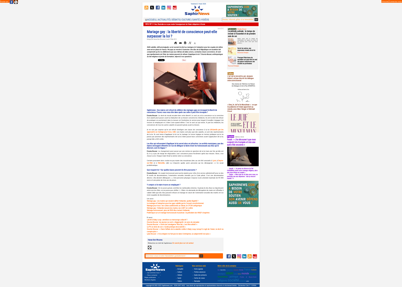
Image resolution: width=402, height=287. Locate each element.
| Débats (175, 19)
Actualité (180, 269)
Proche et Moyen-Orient (248, 277)
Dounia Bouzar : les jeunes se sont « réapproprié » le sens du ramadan (173, 222)
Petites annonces (200, 272)
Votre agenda (198, 269)
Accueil (151, 19)
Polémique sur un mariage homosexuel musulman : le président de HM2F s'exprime (178, 213)
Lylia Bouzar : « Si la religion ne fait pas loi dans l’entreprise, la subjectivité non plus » (179, 234)
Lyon (214, 160)
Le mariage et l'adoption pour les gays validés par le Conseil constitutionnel (175, 203)
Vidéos (179, 281)
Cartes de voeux (199, 278)
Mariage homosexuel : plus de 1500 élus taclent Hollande (168, 210)
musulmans (223, 276)
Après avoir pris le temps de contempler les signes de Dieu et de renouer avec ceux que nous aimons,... (247, 41)
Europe (241, 270)
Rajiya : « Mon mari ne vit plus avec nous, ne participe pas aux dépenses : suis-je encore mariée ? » (242, 176)
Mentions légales (150, 280)
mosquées (252, 274)
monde (245, 273)
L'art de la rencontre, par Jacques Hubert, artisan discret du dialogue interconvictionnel (240, 78)
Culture (179, 272)
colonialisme (229, 270)
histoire (253, 270)
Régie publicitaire (150, 277)
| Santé (195, 19)
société (233, 280)
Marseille (161, 163)
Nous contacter (152, 275)
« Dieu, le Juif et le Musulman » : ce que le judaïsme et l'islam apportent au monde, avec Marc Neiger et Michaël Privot (242, 108)
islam (229, 273)
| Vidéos (204, 19)
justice (236, 274)
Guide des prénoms (200, 275)
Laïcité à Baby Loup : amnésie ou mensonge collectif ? (167, 220)
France (247, 269)
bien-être (223, 270)
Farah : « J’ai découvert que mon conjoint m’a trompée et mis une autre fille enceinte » (241, 142)
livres (239, 274)
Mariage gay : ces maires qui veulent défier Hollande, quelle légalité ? (172, 201)
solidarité (242, 281)
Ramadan (197, 281)
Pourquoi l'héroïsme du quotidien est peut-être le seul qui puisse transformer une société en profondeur (247, 61)
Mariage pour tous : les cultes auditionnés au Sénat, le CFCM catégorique (174, 206)
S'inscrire (385, 2)
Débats (179, 275)
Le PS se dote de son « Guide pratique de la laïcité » (166, 227)
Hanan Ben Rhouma (159, 39)
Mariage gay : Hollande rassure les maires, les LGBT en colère (170, 208)
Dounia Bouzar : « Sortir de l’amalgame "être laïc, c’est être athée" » (172, 224)
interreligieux (221, 274)
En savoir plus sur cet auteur (183, 243)
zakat (247, 281)
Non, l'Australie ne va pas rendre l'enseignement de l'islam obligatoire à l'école (179, 24)
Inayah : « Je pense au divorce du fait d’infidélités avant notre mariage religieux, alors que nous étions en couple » (242, 170)
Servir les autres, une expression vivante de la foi (246, 49)
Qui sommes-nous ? (154, 273)
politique (234, 276)
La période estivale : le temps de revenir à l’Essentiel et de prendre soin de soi (242, 33)
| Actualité (163, 19)
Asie (219, 270)
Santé (179, 278)
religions (222, 280)
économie (236, 270)
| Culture (185, 19)
